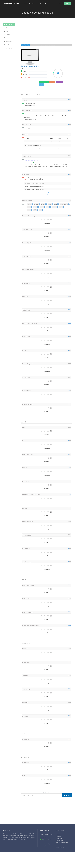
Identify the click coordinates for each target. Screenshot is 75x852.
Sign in (27, 223)
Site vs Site (31, 3)
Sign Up (67, 3)
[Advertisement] (46, 31)
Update (52, 81)
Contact (47, 3)
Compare (60, 81)
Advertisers (60, 848)
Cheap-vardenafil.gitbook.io (30, 66)
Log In (60, 3)
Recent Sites (40, 3)
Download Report (44, 81)
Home (25, 3)
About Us (59, 839)
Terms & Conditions (62, 843)
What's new (59, 841)
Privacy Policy (60, 845)
